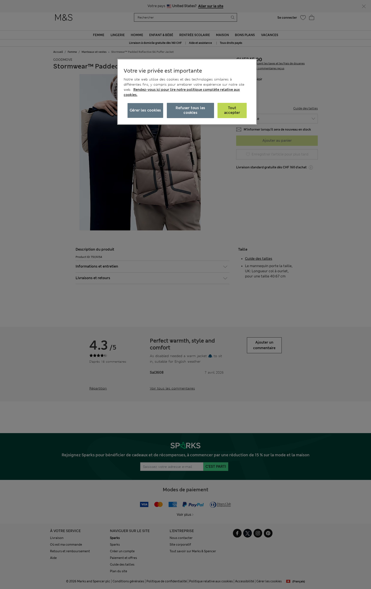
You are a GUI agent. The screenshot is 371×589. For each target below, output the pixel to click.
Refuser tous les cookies (190, 110)
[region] (187, 92)
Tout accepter (232, 110)
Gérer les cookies (145, 110)
